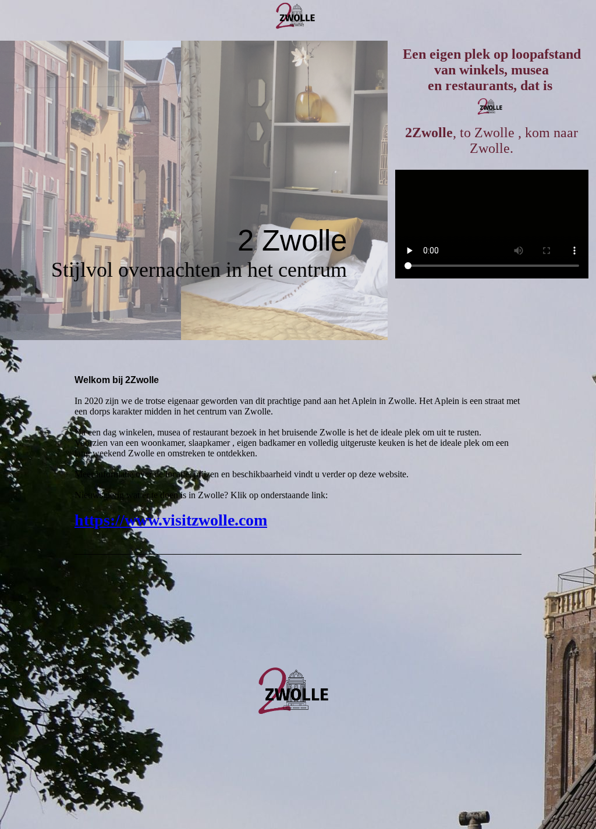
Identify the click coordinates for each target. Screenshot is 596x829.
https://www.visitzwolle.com (170, 520)
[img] (298, 20)
